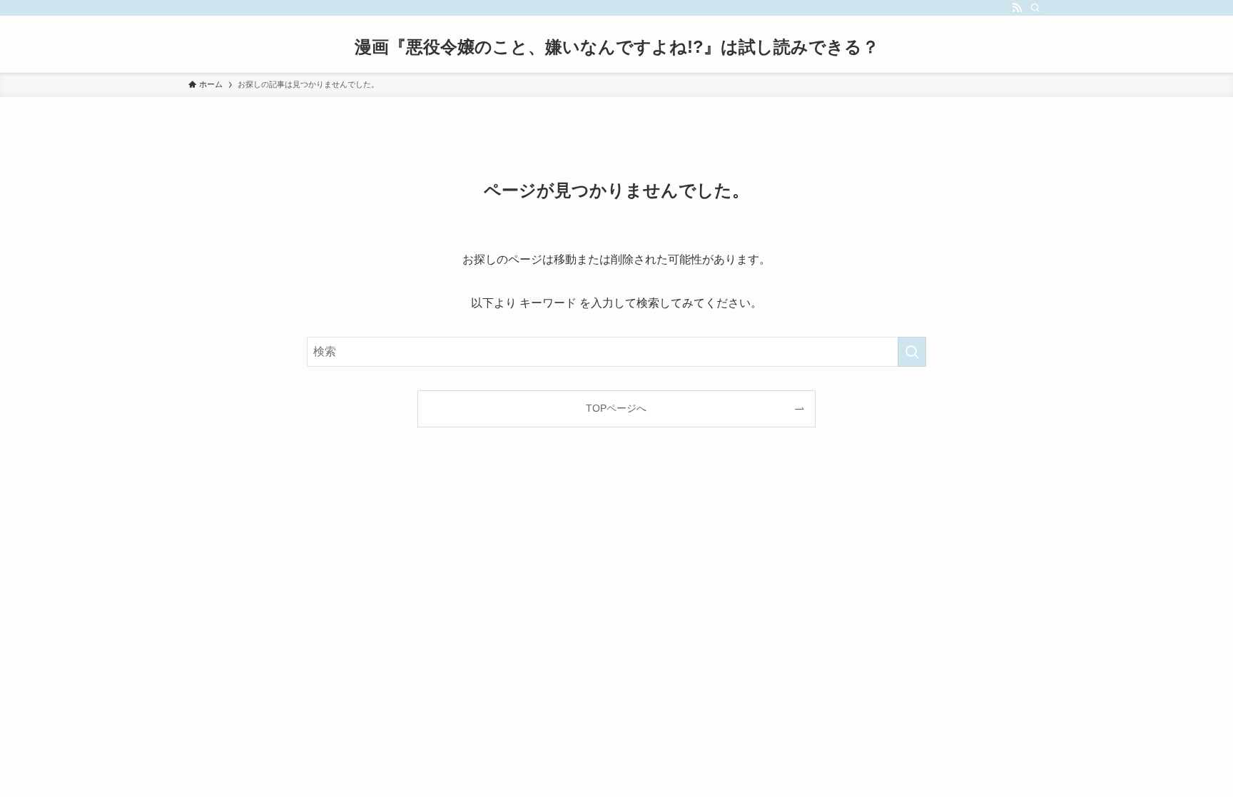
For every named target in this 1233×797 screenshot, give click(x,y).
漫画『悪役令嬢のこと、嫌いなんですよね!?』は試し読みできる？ (617, 47)
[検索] (1035, 8)
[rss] (1017, 8)
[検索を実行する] (912, 352)
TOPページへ (616, 408)
